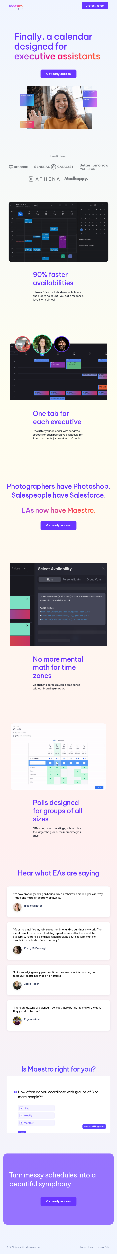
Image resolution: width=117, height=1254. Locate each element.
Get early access (94, 5)
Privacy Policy (103, 1247)
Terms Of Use (86, 1247)
